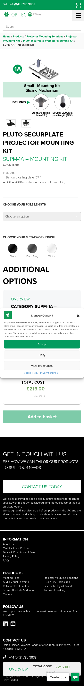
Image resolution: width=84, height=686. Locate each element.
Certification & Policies (16, 548)
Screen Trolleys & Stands (58, 586)
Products (18, 37)
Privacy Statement (49, 373)
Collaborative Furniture (16, 586)
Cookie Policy (31, 373)
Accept (42, 344)
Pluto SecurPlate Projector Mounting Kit (48, 41)
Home (6, 37)
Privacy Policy (11, 556)
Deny (42, 355)
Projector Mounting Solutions (45, 37)
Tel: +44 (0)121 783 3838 (19, 4)
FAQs (6, 561)
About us (8, 544)
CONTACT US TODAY (42, 486)
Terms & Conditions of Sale (19, 552)
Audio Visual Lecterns (16, 582)
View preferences (42, 366)
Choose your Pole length (24, 204)
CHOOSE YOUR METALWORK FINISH (29, 237)
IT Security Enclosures (57, 582)
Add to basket (42, 416)
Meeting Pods (11, 578)
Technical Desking (54, 590)
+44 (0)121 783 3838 (22, 657)
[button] (78, 316)
